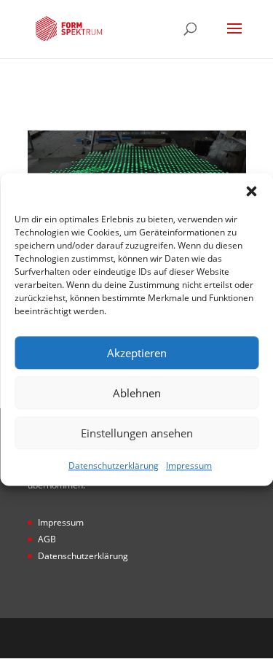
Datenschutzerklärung (113, 465)
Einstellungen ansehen (137, 433)
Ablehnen (137, 393)
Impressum (189, 465)
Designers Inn (158, 638)
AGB (47, 539)
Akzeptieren (137, 353)
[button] (251, 191)
